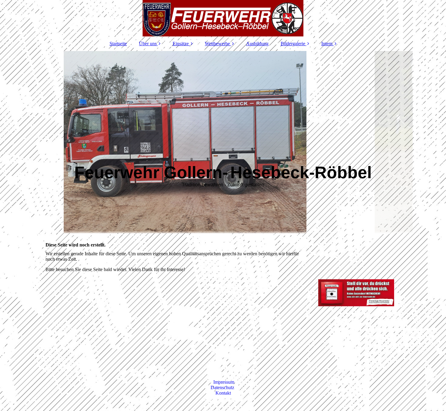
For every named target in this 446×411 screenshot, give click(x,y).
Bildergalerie (293, 43)
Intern (327, 43)
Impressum (223, 382)
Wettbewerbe (217, 43)
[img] (223, 18)
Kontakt (223, 393)
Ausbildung (257, 43)
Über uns (148, 43)
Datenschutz (223, 387)
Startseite (118, 43)
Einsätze (181, 43)
